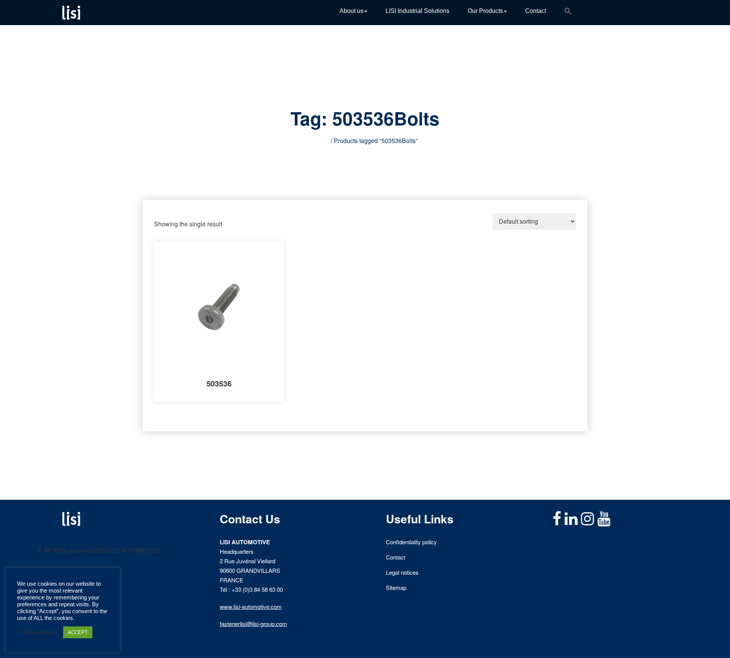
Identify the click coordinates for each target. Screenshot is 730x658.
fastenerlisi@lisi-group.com (253, 624)
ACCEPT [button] (78, 632)
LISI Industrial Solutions (417, 11)
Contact (535, 11)
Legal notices (402, 572)
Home (321, 140)
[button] (568, 12)
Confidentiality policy (411, 542)
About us (351, 11)
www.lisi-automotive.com (251, 606)
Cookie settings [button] (38, 632)
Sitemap (396, 587)
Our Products (485, 11)
